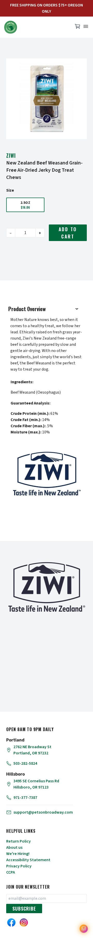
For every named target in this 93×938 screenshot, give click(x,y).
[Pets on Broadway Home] (36, 27)
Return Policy (18, 841)
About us (14, 847)
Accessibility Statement (28, 860)
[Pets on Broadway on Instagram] (24, 922)
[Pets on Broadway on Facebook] (11, 922)
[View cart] (77, 27)
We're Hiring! (17, 854)
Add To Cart (68, 233)
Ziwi (11, 155)
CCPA (10, 872)
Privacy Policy (19, 866)
